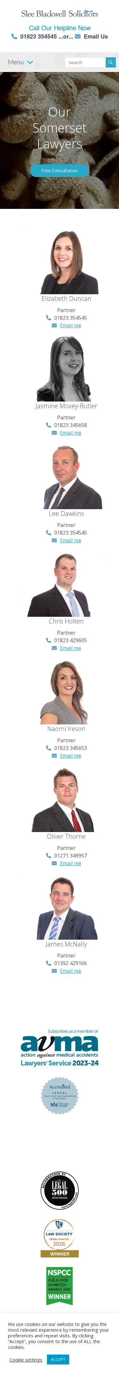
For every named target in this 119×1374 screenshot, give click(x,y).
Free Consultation (59, 170)
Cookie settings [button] (26, 1360)
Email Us (96, 36)
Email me (70, 325)
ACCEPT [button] (58, 1359)
